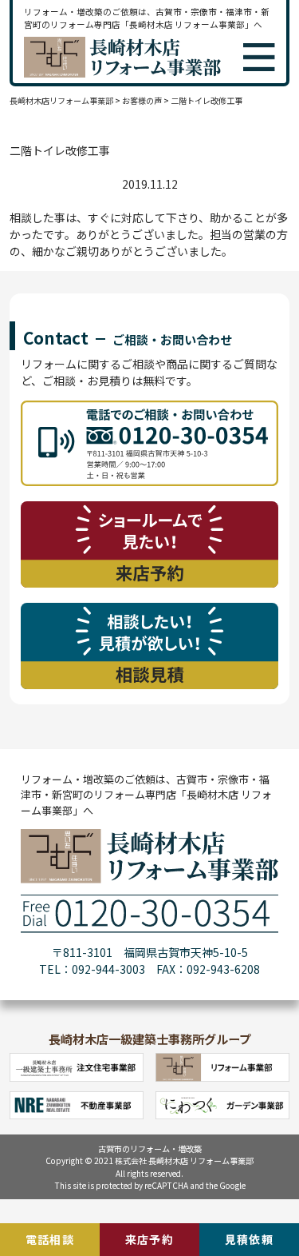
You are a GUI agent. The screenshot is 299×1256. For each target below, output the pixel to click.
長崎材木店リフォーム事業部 (61, 100)
